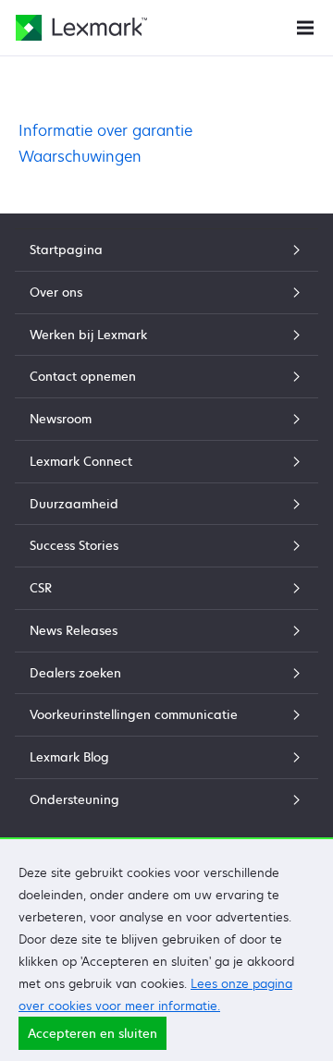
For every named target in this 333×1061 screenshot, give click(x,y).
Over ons (56, 292)
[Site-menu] (305, 26)
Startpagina (66, 249)
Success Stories (74, 545)
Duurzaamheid (74, 503)
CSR (41, 587)
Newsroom (61, 418)
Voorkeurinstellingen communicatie (134, 714)
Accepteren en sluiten (92, 1033)
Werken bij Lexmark (88, 334)
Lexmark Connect (81, 461)
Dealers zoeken (75, 673)
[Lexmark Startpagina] (81, 28)
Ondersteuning (74, 799)
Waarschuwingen (80, 156)
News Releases (73, 630)
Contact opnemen (83, 376)
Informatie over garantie (105, 130)
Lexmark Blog (69, 757)
